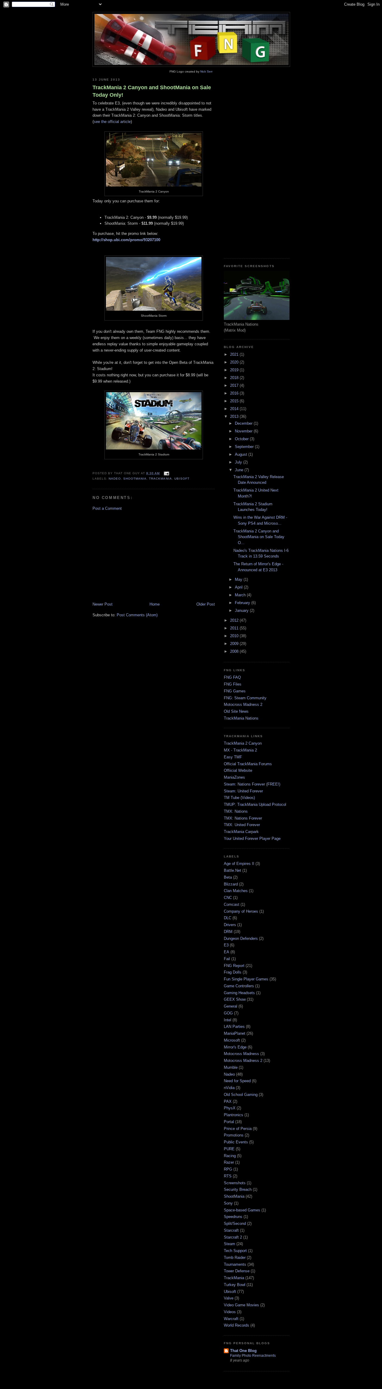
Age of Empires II (239, 863)
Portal (229, 1121)
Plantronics (233, 1115)
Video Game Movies (241, 1305)
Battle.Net (232, 870)
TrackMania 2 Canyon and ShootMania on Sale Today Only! (152, 91)
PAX (228, 1101)
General (230, 1006)
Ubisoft (182, 478)
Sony (228, 1203)
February (243, 602)
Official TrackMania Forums (248, 764)
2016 (235, 393)
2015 (235, 401)
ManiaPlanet (234, 1033)
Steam (229, 1244)
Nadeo (115, 478)
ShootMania (135, 478)
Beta (228, 877)
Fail (227, 959)
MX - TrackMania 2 (240, 750)
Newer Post (103, 604)
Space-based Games (242, 1210)
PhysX (229, 1108)
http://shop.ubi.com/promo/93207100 (126, 240)
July (239, 462)
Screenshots (235, 1183)
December (244, 423)
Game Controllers (239, 986)
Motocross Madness (241, 1053)
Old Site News (236, 711)
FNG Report (234, 965)
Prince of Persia (238, 1128)
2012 (235, 620)
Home (155, 604)
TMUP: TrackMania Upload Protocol (255, 804)
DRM (228, 931)
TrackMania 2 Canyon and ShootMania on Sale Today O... (258, 537)
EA (226, 952)
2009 (235, 643)
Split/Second (235, 1223)
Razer (229, 1162)
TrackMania (160, 478)
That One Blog (243, 1350)
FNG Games (235, 691)
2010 (235, 636)
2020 (235, 362)
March (241, 595)
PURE (229, 1149)
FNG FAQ (232, 677)
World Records (236, 1325)
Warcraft (231, 1318)
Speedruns (233, 1216)
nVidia (229, 1087)
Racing (230, 1156)
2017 (235, 385)
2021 (235, 354)
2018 (235, 377)
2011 (235, 628)
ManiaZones (234, 777)
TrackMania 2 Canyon (243, 743)
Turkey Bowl (234, 1284)
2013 (235, 416)
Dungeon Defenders (241, 938)
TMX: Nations (236, 811)
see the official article (112, 121)
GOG (228, 1013)
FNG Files (232, 684)
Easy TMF (233, 757)
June (239, 470)
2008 (235, 651)
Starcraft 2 (233, 1237)
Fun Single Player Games (246, 979)
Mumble (231, 1067)
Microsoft (232, 1040)
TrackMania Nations (241, 718)
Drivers (230, 925)
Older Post (205, 604)
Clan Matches (236, 890)
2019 (235, 370)
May (239, 579)
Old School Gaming (241, 1094)
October (242, 439)
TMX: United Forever (242, 825)
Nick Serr (206, 71)
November (244, 431)
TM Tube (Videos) (239, 797)
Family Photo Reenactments (253, 1355)
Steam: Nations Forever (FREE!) (252, 784)
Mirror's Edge (235, 1047)
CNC (228, 897)
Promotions (234, 1135)
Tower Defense (236, 1271)
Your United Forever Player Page (252, 838)
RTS (228, 1176)
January (242, 610)
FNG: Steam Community (245, 698)
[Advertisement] (154, 556)
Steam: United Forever (243, 791)
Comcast (231, 904)
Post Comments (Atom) (137, 615)
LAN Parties (234, 1026)
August (241, 454)
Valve (228, 1298)
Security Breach (238, 1189)
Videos (230, 1312)
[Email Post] (165, 473)
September (245, 446)
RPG (228, 1169)
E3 (226, 945)
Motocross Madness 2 (243, 704)
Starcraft (231, 1230)
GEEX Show (235, 999)
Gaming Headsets (239, 993)
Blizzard (231, 884)
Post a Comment (107, 508)
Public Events (236, 1142)
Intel (227, 1020)
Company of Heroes (241, 911)
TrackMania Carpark (241, 831)
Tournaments (235, 1264)
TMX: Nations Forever (243, 818)
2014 (235, 408)
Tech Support (235, 1250)
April (239, 587)
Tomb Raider (235, 1257)
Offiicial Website (238, 770)
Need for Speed (237, 1081)
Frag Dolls (232, 972)
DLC (227, 918)
